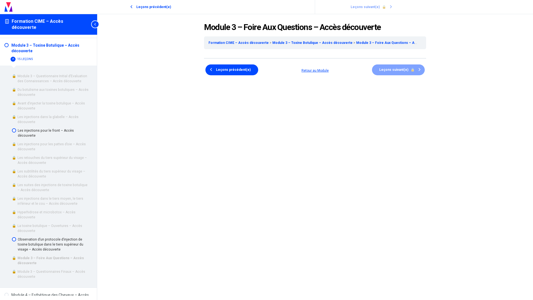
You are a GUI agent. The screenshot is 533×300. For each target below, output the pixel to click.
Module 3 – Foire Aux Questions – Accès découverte (399, 43)
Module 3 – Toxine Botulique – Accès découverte (312, 43)
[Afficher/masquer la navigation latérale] (95, 24)
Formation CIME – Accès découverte (239, 43)
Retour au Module (315, 70)
